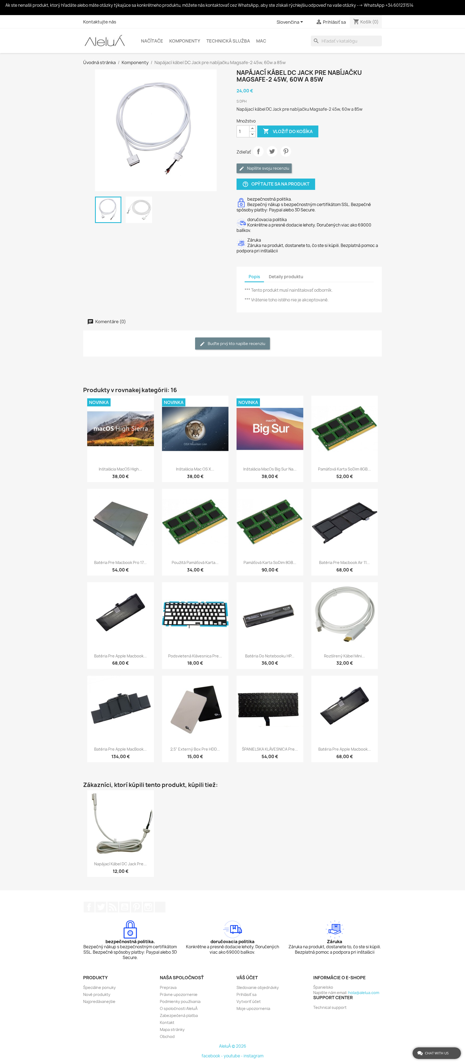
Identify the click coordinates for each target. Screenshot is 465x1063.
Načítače (152, 41)
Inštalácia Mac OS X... (195, 469)
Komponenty (184, 41)
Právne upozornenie (179, 994)
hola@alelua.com (363, 992)
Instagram (148, 907)
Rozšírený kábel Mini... (344, 655)
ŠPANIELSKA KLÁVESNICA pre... (270, 749)
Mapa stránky (172, 1029)
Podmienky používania (180, 1001)
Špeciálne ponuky (99, 987)
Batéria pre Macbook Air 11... (344, 562)
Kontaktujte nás (99, 22)
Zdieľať (258, 151)
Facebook (89, 907)
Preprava (168, 987)
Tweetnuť (272, 151)
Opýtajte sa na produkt (275, 184)
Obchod (167, 1036)
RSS (112, 907)
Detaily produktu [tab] (286, 277)
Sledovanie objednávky (258, 987)
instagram (253, 1056)
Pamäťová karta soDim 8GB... (344, 469)
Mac (261, 41)
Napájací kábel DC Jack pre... (120, 863)
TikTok (160, 907)
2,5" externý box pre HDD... (195, 749)
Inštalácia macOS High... (120, 469)
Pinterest (285, 151)
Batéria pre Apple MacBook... (120, 749)
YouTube (124, 907)
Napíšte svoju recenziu (267, 168)
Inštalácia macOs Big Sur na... (270, 469)
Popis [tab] (254, 277)
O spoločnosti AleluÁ (179, 1008)
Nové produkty (96, 994)
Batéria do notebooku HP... (269, 655)
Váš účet (247, 978)
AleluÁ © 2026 (232, 1046)
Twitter (101, 907)
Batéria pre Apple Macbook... (120, 655)
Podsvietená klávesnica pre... (195, 655)
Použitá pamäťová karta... (195, 562)
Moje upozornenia (253, 1008)
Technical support (330, 1007)
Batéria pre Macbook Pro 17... (120, 562)
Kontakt (167, 1022)
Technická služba (228, 41)
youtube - (234, 1056)
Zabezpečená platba (179, 1015)
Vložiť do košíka (288, 131)
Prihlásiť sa (246, 994)
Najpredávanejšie (99, 1001)
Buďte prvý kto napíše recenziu (236, 343)
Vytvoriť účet (249, 1001)
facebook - (213, 1056)
